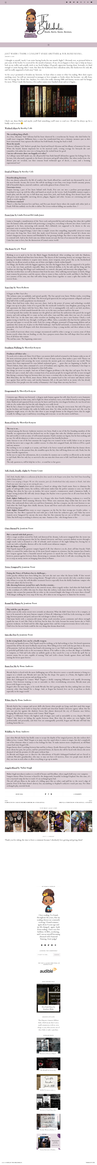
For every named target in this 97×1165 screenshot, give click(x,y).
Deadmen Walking (13, 347)
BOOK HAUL (19, 794)
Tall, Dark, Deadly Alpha (16, 470)
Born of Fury (11, 422)
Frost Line (9, 215)
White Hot (10, 700)
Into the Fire (10, 634)
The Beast (9, 248)
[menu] (5, 2)
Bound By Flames (13, 603)
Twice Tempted (12, 567)
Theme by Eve (90, 1162)
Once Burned (11, 528)
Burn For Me (11, 666)
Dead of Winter (12, 171)
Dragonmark (10, 391)
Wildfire (9, 731)
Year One (9, 287)
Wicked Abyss (11, 128)
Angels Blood (11, 767)
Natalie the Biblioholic (14, 1162)
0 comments (78, 794)
